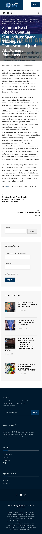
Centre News (7, 454)
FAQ (4, 463)
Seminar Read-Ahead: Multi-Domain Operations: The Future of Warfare (15, 198)
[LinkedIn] (11, 13)
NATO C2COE (28, 65)
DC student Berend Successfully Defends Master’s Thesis (27, 305)
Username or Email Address (15, 253)
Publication (14, 19)
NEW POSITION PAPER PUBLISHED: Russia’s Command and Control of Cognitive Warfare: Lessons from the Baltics (20, 344)
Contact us (6, 483)
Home (4, 19)
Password (8, 264)
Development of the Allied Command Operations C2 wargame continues (27, 367)
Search (7, 228)
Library (5, 457)
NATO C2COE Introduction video (28, 213)
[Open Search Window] (38, 13)
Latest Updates (12, 295)
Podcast (6, 480)
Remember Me (12, 274)
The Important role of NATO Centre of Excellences (26, 323)
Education (6, 460)
